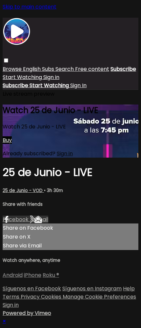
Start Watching (23, 77)
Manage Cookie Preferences (99, 296)
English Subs (39, 69)
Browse (13, 69)
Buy (7, 140)
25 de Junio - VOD (23, 190)
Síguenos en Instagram (92, 288)
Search (65, 69)
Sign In (78, 85)
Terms (12, 296)
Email (41, 219)
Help (129, 288)
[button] (6, 60)
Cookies (52, 296)
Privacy (31, 296)
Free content (92, 69)
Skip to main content (29, 6)
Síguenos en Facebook (32, 288)
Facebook (16, 219)
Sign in (51, 77)
